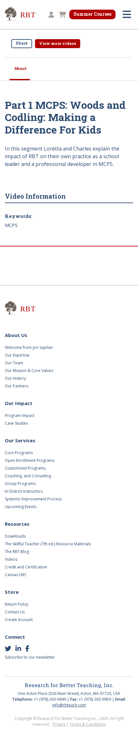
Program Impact (19, 415)
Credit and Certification (26, 567)
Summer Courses (92, 14)
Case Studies (16, 423)
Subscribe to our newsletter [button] (30, 657)
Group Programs (20, 483)
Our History (15, 378)
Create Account (19, 619)
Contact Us (15, 612)
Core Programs (19, 452)
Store (12, 592)
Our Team (14, 363)
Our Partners (16, 386)
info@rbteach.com (69, 705)
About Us (16, 335)
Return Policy (16, 604)
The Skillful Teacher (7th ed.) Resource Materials (48, 544)
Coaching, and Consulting (28, 476)
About (20, 68)
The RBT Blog (17, 551)
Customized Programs (25, 468)
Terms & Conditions (88, 724)
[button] (50, 15)
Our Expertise (17, 355)
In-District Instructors (24, 491)
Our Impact (18, 403)
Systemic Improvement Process (33, 499)
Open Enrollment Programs (30, 460)
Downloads (15, 536)
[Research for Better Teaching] (29, 14)
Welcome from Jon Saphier (29, 347)
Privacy (59, 724)
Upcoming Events (20, 506)
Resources (17, 524)
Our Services (20, 440)
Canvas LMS (15, 574)
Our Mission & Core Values (29, 370)
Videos (11, 559)
